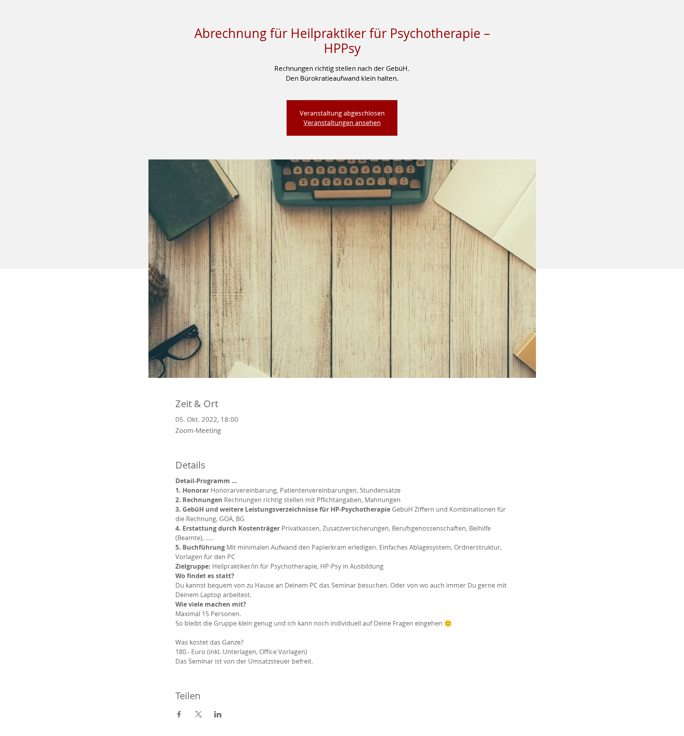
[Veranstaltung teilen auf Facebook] (179, 714)
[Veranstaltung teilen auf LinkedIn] (218, 714)
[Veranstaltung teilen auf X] (198, 714)
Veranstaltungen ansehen (342, 122)
